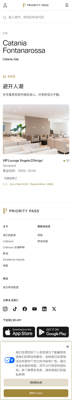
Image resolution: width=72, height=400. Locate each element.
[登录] (5, 5)
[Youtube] (34, 309)
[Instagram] (5, 309)
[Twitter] (54, 309)
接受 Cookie (36, 393)
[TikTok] (15, 309)
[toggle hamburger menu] (67, 5)
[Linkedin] (44, 309)
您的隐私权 (36, 382)
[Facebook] (25, 309)
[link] (19, 332)
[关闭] (68, 347)
